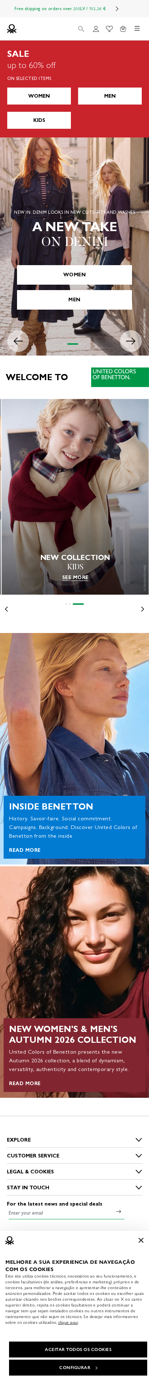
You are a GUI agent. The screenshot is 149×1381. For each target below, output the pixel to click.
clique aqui (68, 1322)
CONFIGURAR (74, 1367)
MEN (110, 96)
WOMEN (39, 96)
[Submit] (118, 1211)
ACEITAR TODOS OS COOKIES (78, 1349)
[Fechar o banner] (141, 1240)
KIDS (39, 120)
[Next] (117, 8)
